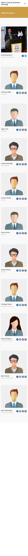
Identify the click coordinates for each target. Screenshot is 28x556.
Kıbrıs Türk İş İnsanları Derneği (10, 3)
